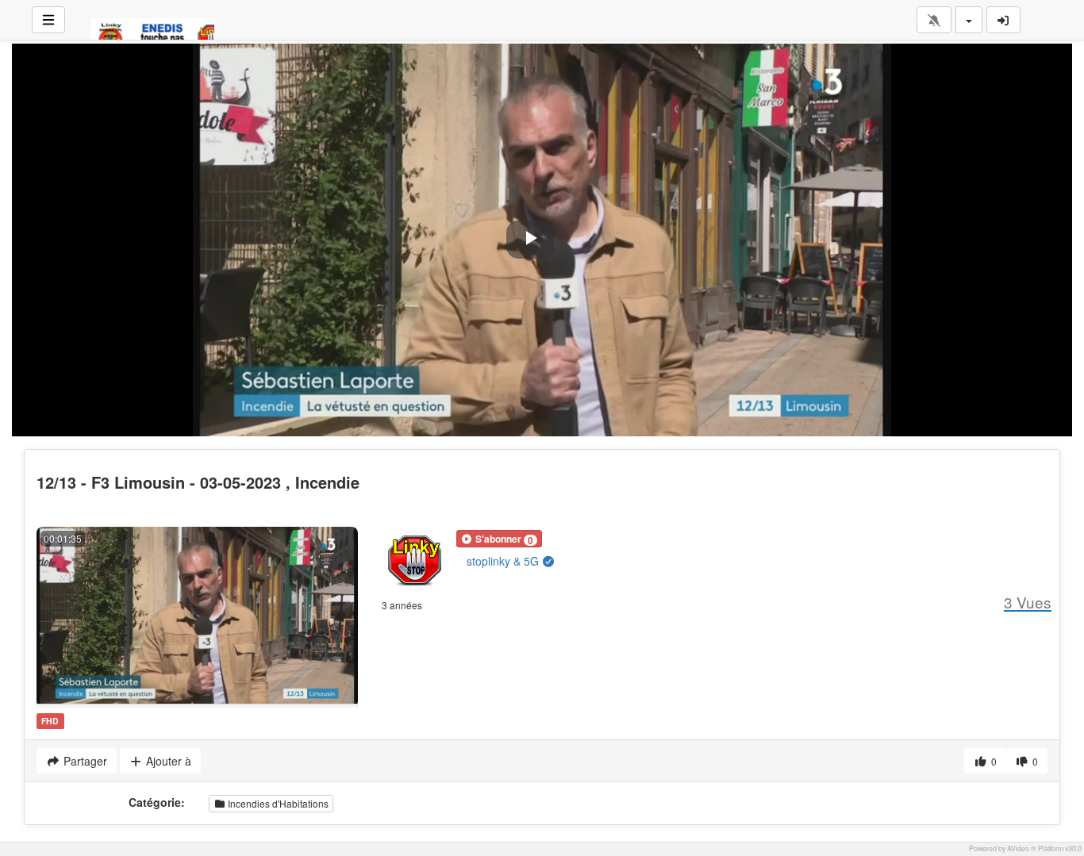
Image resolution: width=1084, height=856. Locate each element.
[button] (499, 538)
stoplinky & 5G (504, 561)
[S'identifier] (1003, 19)
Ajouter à (167, 761)
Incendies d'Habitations (277, 803)
